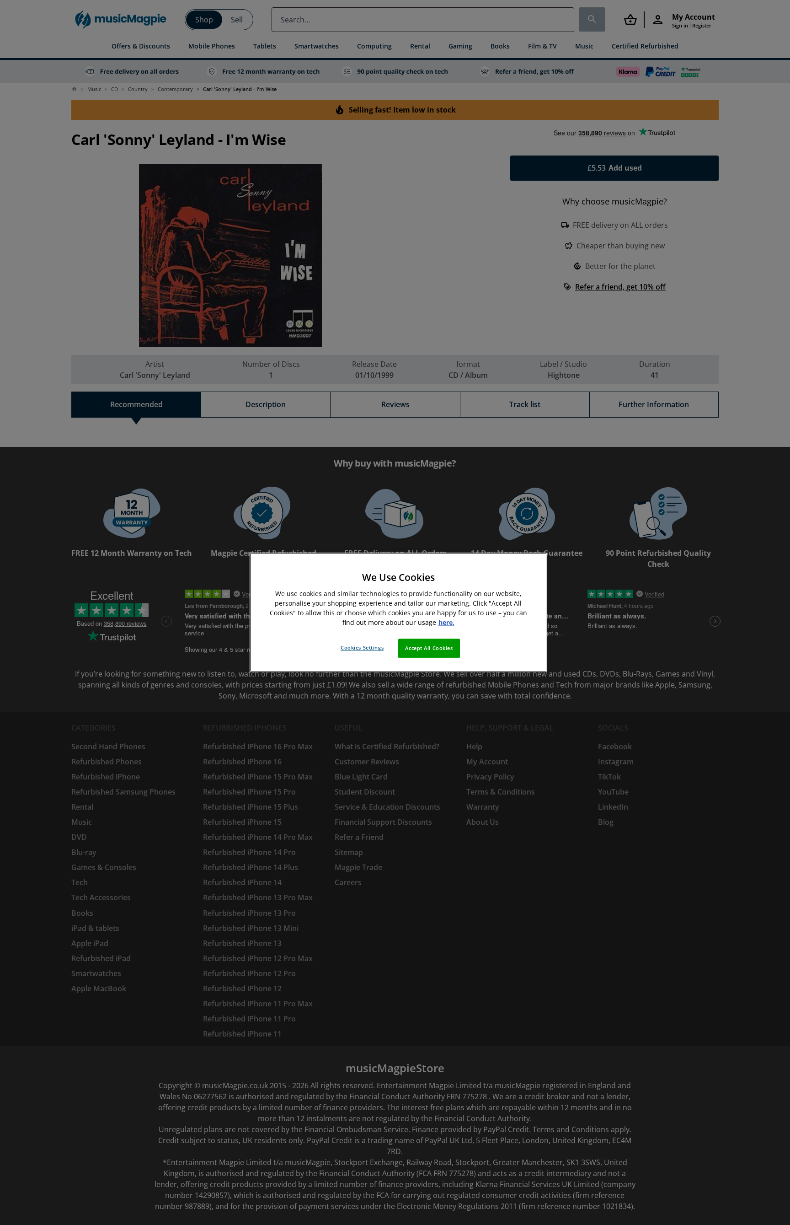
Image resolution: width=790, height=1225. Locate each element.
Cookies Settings (362, 648)
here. (446, 622)
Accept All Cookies (429, 648)
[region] (398, 612)
